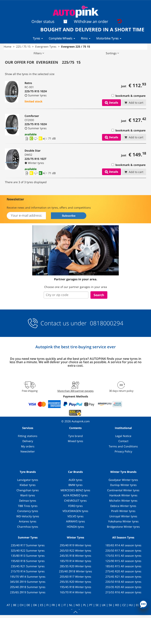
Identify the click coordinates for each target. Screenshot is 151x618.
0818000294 (105, 323)
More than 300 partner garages (75, 391)
